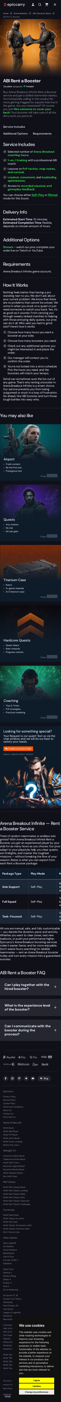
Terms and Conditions (13, 1107)
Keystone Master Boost (13, 1169)
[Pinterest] (19, 1078)
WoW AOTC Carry (11, 1162)
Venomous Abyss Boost (13, 1156)
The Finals (7, 1335)
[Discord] (32, 1078)
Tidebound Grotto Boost (14, 1159)
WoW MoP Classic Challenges (16, 1204)
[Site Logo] (14, 4)
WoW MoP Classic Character (16, 1201)
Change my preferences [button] (36, 1392)
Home (6, 13)
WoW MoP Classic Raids (14, 1194)
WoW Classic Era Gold (13, 1218)
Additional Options (15, 133)
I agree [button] (36, 1380)
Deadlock (7, 1263)
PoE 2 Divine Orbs (11, 1232)
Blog (46, 1078)
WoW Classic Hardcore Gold (16, 1228)
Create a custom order (19, 748)
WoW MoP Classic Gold (14, 1197)
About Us (7, 1110)
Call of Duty (8, 1256)
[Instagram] (12, 1078)
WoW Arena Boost (11, 1138)
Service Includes (14, 127)
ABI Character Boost (42, 13)
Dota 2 (6, 1286)
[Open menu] (55, 4)
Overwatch (8, 1325)
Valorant (7, 1338)
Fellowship (8, 1302)
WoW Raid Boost (10, 1131)
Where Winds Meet (12, 1342)
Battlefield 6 (8, 1253)
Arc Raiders (8, 1246)
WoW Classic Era (11, 1361)
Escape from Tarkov (12, 1298)
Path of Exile (8, 1328)
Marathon (7, 1316)
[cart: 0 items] (46, 4)
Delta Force (8, 1269)
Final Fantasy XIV (10, 1305)
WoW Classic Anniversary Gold (17, 1225)
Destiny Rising (9, 1276)
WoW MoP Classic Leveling (15, 1190)
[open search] (39, 4)
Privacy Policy (9, 1096)
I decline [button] (37, 1386)
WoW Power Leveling (12, 1141)
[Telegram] (26, 1078)
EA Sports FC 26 (10, 1295)
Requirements (42, 133)
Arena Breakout (21, 13)
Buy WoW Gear (10, 1176)
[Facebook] (5, 1078)
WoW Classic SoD (11, 1368)
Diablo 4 (7, 1279)
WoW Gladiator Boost (13, 1173)
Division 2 (7, 1283)
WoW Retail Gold (11, 1215)
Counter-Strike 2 (10, 1260)
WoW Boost (8, 1128)
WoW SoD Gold (10, 1222)
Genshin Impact (10, 1349)
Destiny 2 (7, 1272)
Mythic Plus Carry (11, 1145)
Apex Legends (9, 1243)
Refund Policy (9, 1100)
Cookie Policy (9, 1103)
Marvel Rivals (9, 1319)
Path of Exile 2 (9, 1332)
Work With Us (9, 1117)
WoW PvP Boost (10, 1134)
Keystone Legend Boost (14, 1166)
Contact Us (8, 1113)
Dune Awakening (10, 1289)
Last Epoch (8, 1309)
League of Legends (12, 1312)
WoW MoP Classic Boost (14, 1187)
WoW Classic (9, 1354)
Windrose (7, 1345)
